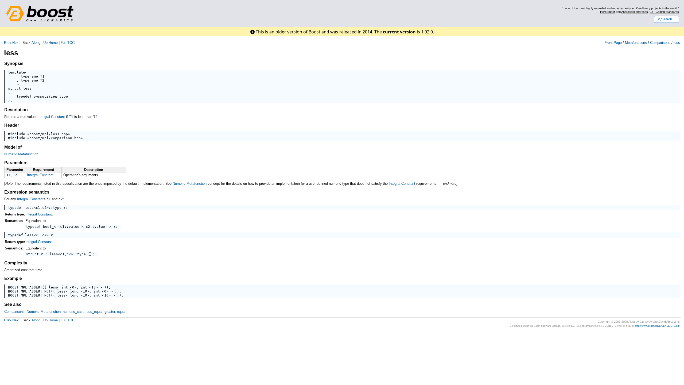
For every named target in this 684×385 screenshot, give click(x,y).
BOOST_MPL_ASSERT (25, 287)
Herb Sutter (607, 11)
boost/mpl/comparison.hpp (55, 138)
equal (121, 312)
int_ (65, 287)
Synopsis (14, 63)
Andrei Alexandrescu (634, 11)
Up (45, 43)
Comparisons (660, 43)
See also (13, 304)
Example (13, 278)
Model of (13, 147)
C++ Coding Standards (664, 11)
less (677, 43)
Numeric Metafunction (21, 154)
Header (11, 125)
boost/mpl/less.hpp (48, 134)
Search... (668, 19)
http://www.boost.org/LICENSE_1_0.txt (657, 326)
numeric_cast (73, 312)
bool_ (48, 227)
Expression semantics (26, 192)
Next (16, 43)
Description (16, 109)
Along (36, 43)
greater (109, 312)
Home (53, 43)
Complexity (15, 263)
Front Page (613, 43)
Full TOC (68, 43)
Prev (7, 43)
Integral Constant (51, 117)
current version (399, 32)
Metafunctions (636, 43)
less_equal (94, 312)
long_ (75, 291)
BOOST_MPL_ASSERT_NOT (29, 291)
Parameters (16, 162)
